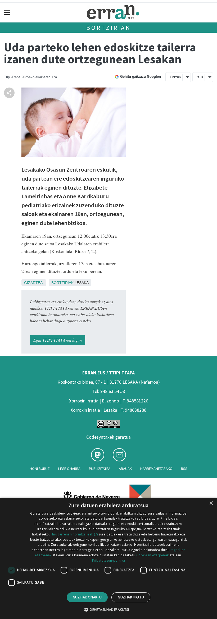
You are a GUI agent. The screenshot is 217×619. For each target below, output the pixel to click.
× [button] (211, 503)
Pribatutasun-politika (108, 560)
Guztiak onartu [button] (87, 597)
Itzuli (199, 77)
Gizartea (33, 283)
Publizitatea (99, 468)
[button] (108, 609)
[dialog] (108, 558)
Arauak (125, 468)
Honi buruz (40, 468)
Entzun (175, 77)
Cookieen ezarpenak (152, 555)
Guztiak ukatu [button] (131, 597)
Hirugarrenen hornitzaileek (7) (74, 534)
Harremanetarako (156, 468)
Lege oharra (69, 468)
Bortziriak (108, 28)
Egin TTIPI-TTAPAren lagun (57, 340)
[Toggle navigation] (7, 12)
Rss (184, 468)
